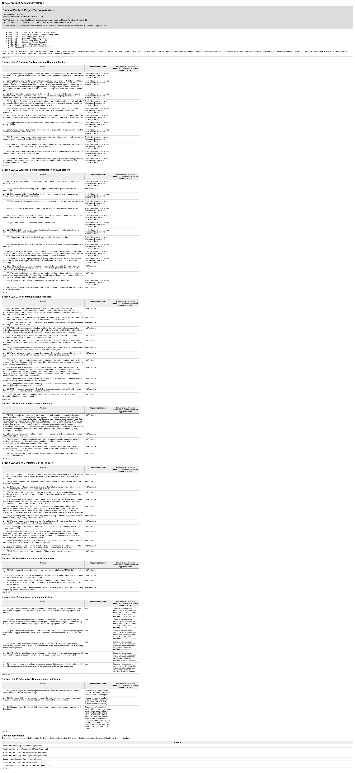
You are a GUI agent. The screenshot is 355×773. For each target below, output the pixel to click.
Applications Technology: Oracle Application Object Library (25, 756)
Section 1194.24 (14, 38)
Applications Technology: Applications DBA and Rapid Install (25, 749)
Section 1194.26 (14, 42)
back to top (6, 58)
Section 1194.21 (14, 32)
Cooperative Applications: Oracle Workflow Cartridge (22, 759)
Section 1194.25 (14, 40)
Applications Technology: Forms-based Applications (22, 746)
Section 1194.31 (14, 44)
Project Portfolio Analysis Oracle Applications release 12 (51, 22)
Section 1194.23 (14, 36)
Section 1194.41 (14, 46)
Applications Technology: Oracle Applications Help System (25, 752)
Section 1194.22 (14, 34)
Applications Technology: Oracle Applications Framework (24, 762)
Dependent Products (16, 48)
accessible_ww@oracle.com (96, 26)
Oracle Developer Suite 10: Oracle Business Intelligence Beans (27, 766)
